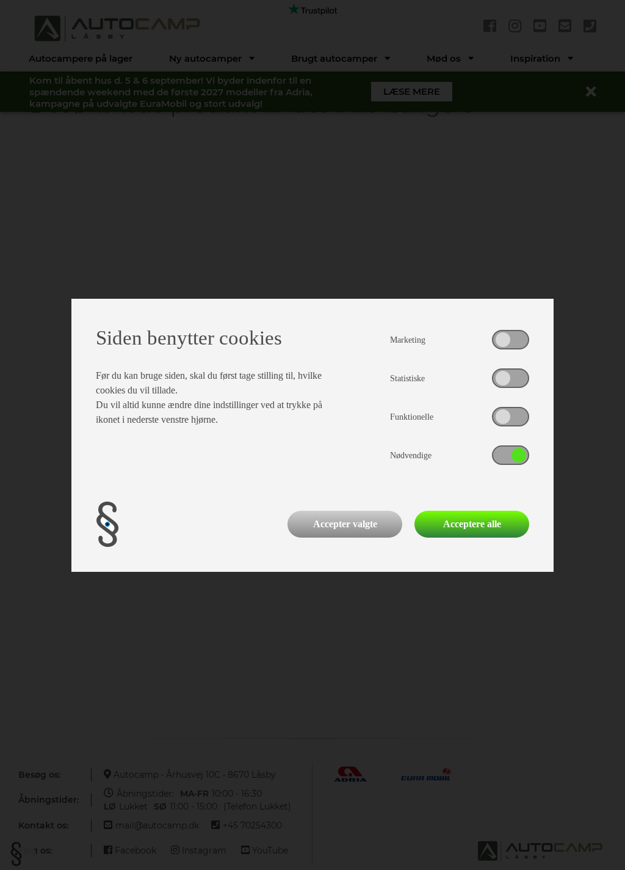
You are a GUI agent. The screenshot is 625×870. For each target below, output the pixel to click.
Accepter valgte (345, 524)
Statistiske (407, 378)
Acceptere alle (472, 524)
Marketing (407, 340)
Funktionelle (411, 417)
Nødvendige (411, 455)
